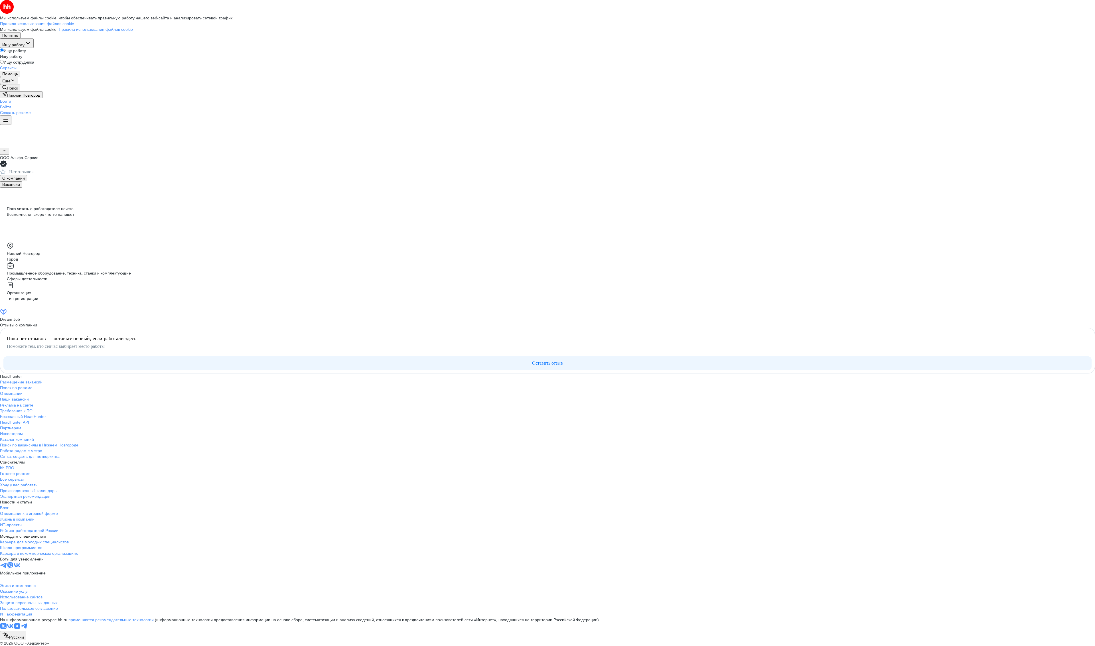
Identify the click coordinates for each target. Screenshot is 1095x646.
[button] (5, 101)
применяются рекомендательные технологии (111, 619)
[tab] (13, 178)
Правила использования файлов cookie (96, 29)
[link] (10, 87)
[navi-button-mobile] (5, 120)
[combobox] (13, 635)
